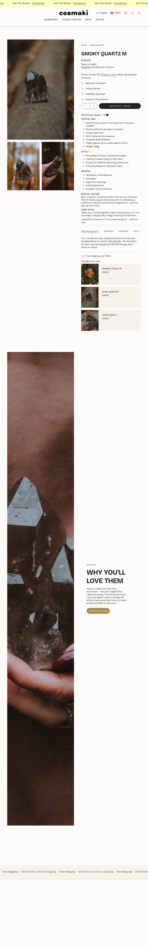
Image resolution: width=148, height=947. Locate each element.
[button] (51, 20)
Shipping (85, 67)
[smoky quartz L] (90, 320)
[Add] (136, 280)
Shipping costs (108, 74)
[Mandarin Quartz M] (90, 274)
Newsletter (8, 3)
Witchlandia (115, 241)
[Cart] (139, 12)
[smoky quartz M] (90, 297)
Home (83, 45)
